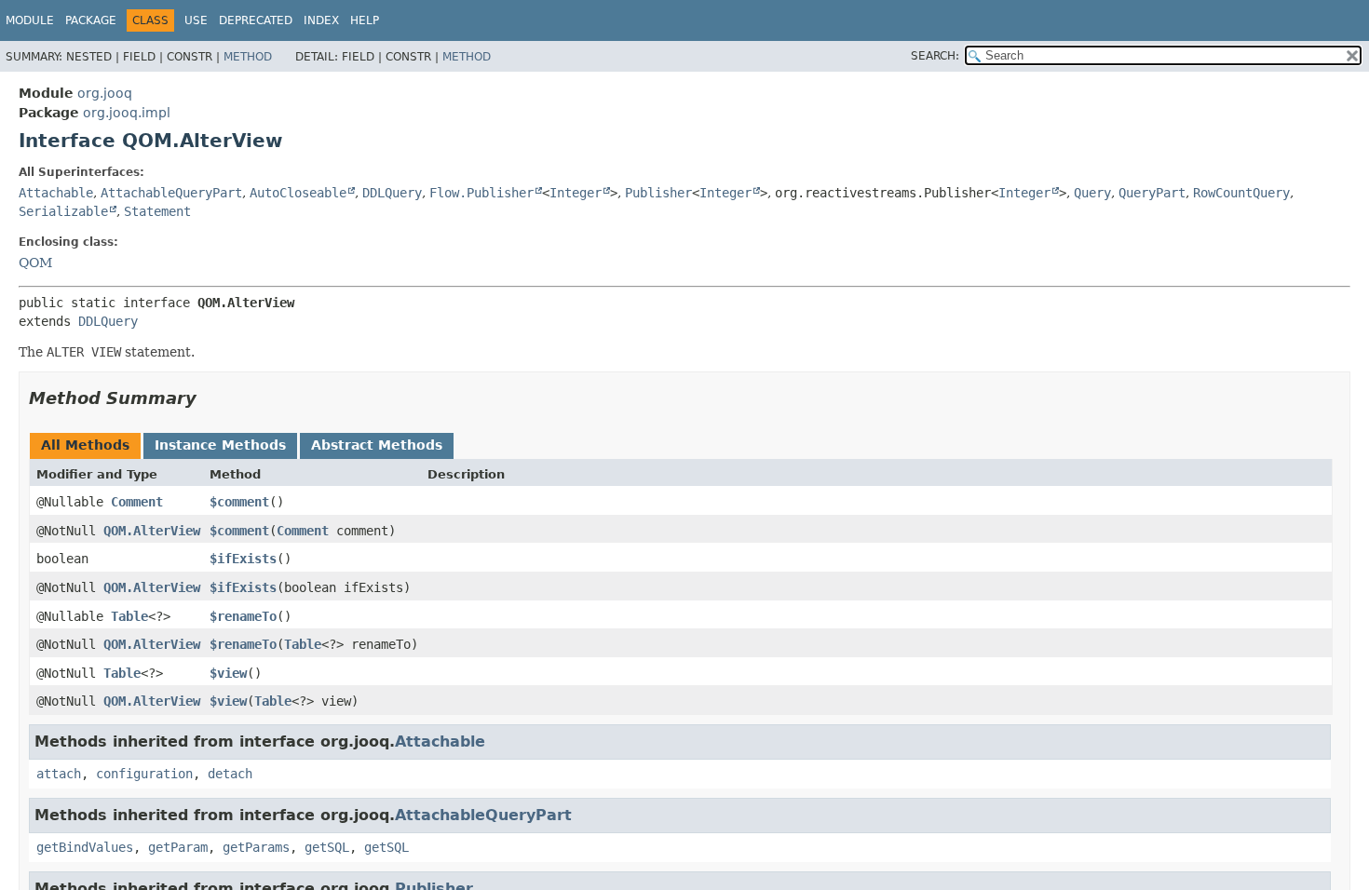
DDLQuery (392, 192)
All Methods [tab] (85, 445)
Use (196, 20)
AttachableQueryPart (171, 192)
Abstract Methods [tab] (376, 445)
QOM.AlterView (151, 530)
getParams (256, 847)
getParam (178, 847)
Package (90, 20)
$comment (239, 501)
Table (129, 616)
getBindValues (84, 847)
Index (321, 20)
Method (248, 56)
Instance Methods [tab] (220, 445)
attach (58, 773)
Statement (157, 211)
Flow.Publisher (481, 192)
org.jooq (104, 93)
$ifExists (243, 558)
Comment (137, 501)
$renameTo (243, 616)
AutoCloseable (298, 192)
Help (364, 20)
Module (30, 20)
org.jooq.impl (126, 112)
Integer (575, 192)
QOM (35, 262)
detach (230, 773)
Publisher (658, 192)
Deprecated (255, 20)
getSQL (327, 847)
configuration (144, 773)
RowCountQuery (1241, 192)
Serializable (63, 211)
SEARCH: (935, 55)
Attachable (56, 192)
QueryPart (1152, 192)
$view (228, 673)
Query (1092, 192)
